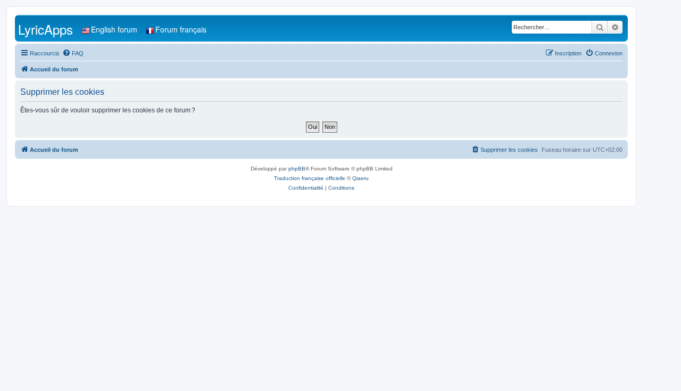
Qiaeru (360, 178)
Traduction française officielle (309, 178)
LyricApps (45, 29)
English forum (114, 29)
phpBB (296, 169)
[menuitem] (73, 53)
